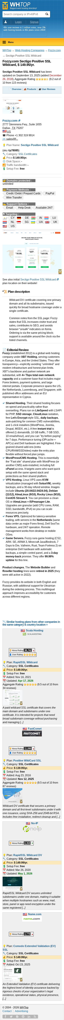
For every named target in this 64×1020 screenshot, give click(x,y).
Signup (34, 22)
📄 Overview (15, 89)
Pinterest (23, 1016)
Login (18, 22)
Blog (17, 1016)
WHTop (6, 50)
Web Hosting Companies (29, 50)
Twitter (11, 1016)
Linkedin (29, 1016)
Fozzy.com (54, 50)
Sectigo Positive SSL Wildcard (38, 279)
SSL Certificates (27, 154)
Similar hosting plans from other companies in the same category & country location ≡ (31, 623)
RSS (35, 1016)
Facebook (5, 1016)
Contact (6, 1011)
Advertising (21, 1011)
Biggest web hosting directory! (23, 8)
